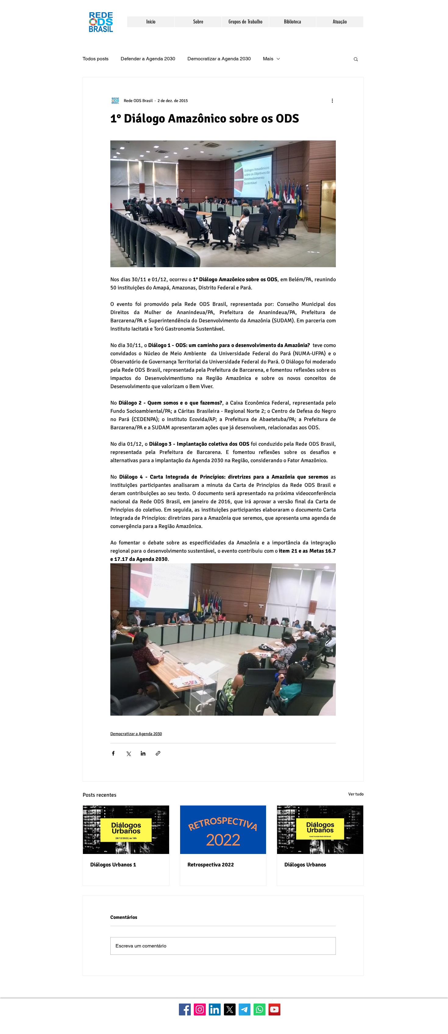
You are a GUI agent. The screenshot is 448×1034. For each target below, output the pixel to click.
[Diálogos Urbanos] (320, 830)
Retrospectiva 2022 (210, 864)
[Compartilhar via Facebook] (113, 753)
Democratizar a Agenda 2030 (219, 59)
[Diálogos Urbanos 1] (126, 830)
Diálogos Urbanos (305, 864)
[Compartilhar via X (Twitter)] (128, 753)
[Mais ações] (332, 100)
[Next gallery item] (328, 640)
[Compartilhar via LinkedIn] (143, 753)
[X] (230, 1009)
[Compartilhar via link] (158, 753)
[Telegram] (245, 1009)
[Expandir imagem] (223, 639)
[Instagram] (200, 1009)
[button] (198, 21)
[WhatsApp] (259, 1009)
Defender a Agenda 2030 (148, 59)
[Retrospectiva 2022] (223, 830)
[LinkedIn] (215, 1009)
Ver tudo (356, 794)
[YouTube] (274, 1009)
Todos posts (95, 59)
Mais (268, 59)
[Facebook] (185, 1009)
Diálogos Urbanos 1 (113, 864)
